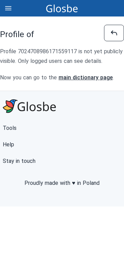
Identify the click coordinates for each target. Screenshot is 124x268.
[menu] (8, 8)
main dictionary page (86, 77)
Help (8, 144)
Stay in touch (19, 161)
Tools (10, 128)
